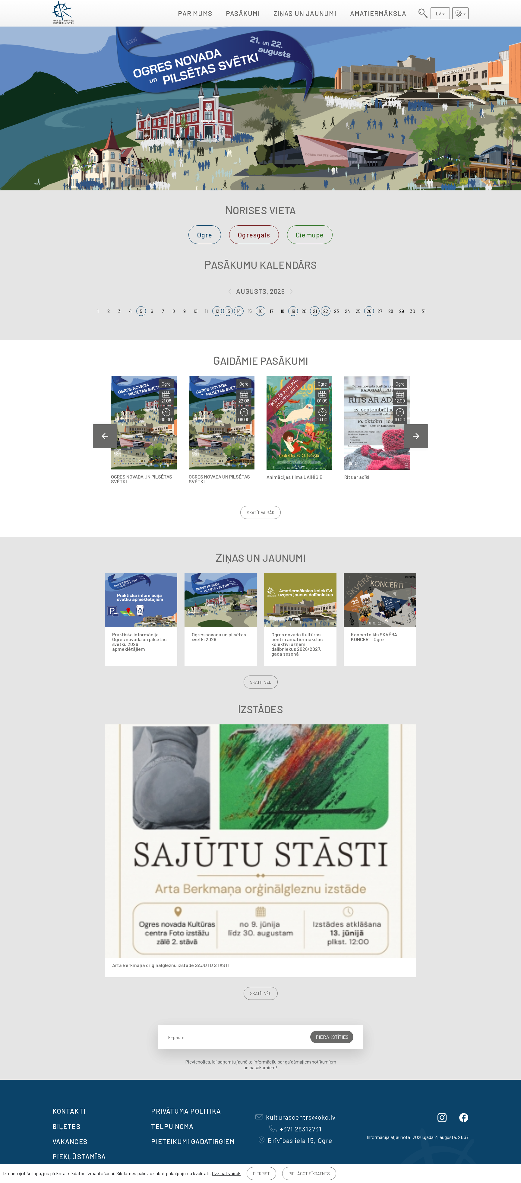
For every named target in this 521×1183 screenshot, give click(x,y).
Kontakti (69, 1111)
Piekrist (261, 1173)
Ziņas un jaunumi (304, 13)
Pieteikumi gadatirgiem (193, 1141)
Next (416, 436)
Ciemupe (310, 235)
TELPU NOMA (172, 1126)
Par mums (195, 13)
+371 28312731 (301, 1129)
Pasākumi (243, 13)
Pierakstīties (332, 1037)
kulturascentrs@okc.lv (301, 1117)
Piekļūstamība (79, 1156)
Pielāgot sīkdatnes (309, 1173)
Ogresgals (254, 235)
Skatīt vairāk (260, 512)
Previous (105, 436)
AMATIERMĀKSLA (378, 13)
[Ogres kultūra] (63, 13)
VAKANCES (69, 1141)
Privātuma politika (186, 1111)
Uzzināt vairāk (226, 1173)
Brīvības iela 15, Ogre (300, 1140)
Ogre (204, 235)
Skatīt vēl (260, 682)
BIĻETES (66, 1126)
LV (438, 13)
